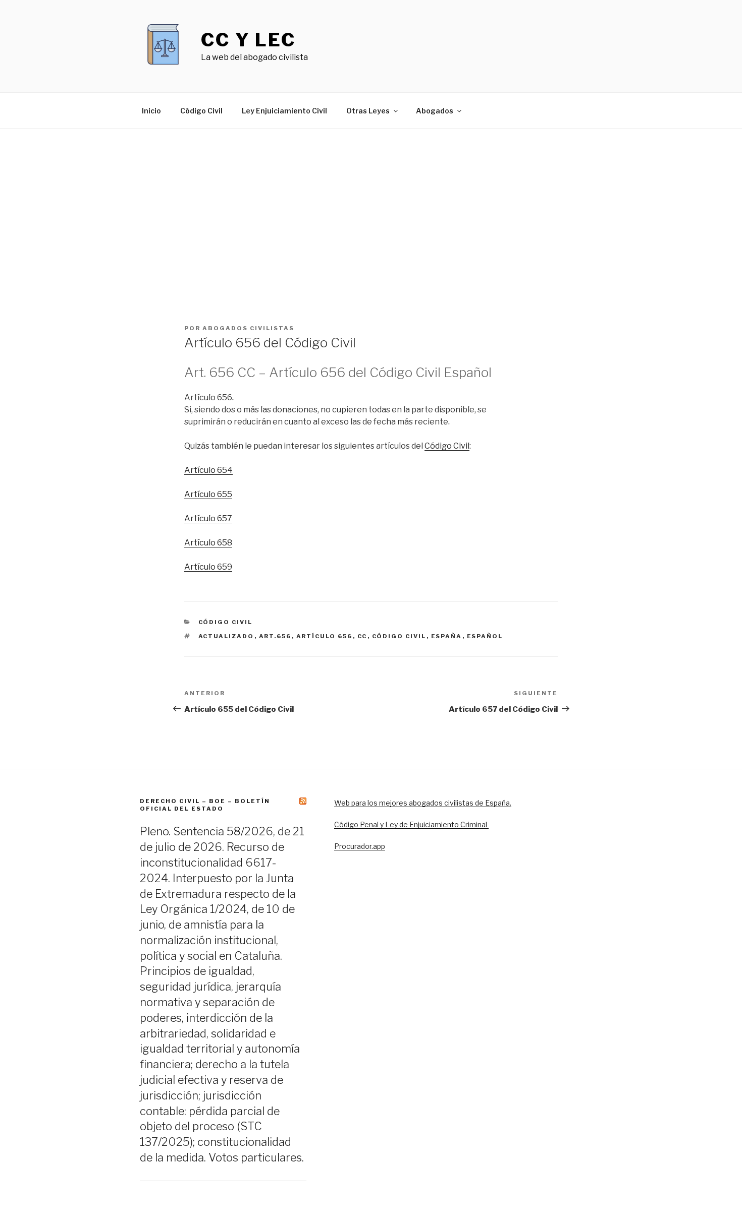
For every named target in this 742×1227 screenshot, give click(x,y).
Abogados (434, 110)
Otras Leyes (368, 110)
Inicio (151, 110)
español (485, 636)
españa (446, 636)
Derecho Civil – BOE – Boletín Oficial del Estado (205, 804)
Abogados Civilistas (248, 328)
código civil (399, 636)
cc (362, 636)
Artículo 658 (208, 542)
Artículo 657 (208, 518)
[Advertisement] (371, 204)
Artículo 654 (208, 470)
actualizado (226, 636)
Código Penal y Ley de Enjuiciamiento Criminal (411, 824)
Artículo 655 (208, 494)
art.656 (275, 636)
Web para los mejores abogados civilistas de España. (422, 803)
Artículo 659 (208, 567)
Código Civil (201, 110)
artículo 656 (324, 636)
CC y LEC (248, 40)
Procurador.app (359, 846)
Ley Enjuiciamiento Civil (284, 110)
